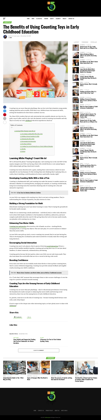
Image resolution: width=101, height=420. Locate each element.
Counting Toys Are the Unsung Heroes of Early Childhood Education (37, 146)
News (33, 18)
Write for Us (64, 410)
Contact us (71, 18)
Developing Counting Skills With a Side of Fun (32, 133)
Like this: (24, 148)
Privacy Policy (49, 410)
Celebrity (58, 18)
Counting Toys (23, 333)
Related (23, 151)
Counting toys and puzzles (17, 226)
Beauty (52, 18)
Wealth (64, 18)
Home (28, 18)
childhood (28, 120)
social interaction (52, 246)
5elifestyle (12, 306)
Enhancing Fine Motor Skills (28, 138)
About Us (57, 410)
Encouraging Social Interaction (29, 141)
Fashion (46, 18)
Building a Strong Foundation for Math (30, 136)
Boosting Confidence (26, 143)
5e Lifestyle (39, 18)
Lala (10, 37)
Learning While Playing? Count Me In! (25, 131)
